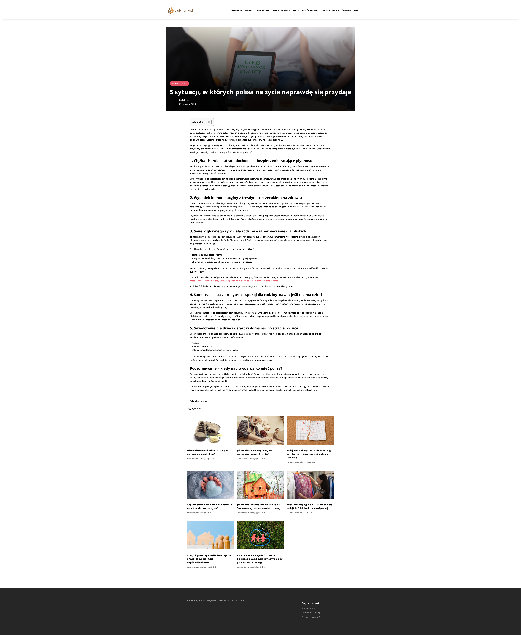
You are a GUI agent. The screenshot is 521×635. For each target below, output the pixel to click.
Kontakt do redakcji (310, 612)
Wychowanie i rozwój (284, 10)
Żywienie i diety (350, 10)
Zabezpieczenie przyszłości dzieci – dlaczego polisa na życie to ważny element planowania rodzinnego (260, 559)
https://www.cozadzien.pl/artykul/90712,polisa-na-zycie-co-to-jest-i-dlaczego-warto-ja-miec (234, 280)
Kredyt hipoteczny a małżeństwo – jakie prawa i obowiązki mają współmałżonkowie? (209, 559)
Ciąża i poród (263, 10)
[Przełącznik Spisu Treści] (208, 122)
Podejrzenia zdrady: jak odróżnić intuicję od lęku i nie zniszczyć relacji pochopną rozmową (309, 454)
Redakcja (203, 458)
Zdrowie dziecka (330, 10)
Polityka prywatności (311, 617)
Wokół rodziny (310, 10)
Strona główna (308, 608)
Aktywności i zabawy (241, 10)
